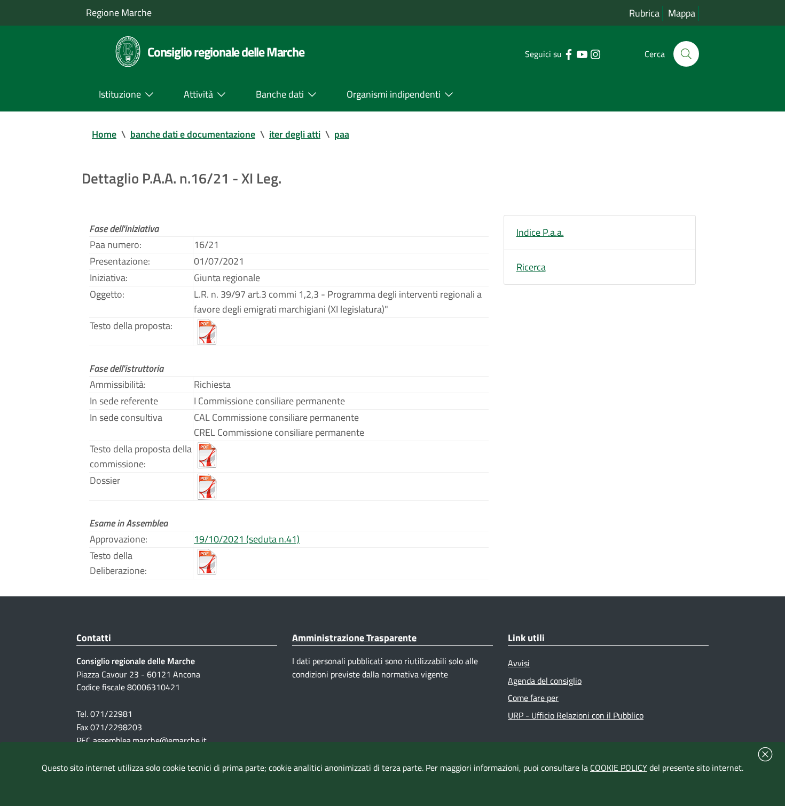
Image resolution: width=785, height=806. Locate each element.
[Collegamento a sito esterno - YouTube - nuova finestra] (581, 53)
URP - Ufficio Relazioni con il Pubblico (575, 715)
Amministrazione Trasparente (354, 638)
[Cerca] (686, 54)
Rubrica (644, 13)
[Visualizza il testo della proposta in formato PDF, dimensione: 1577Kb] (207, 330)
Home (104, 134)
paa (341, 134)
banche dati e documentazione (192, 134)
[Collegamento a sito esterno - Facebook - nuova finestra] (568, 53)
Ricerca (531, 267)
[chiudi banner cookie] (765, 754)
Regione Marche (119, 12)
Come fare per (533, 697)
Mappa (681, 13)
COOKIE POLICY (618, 767)
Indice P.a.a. (540, 232)
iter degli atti (294, 134)
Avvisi (519, 663)
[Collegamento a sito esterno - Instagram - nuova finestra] (595, 53)
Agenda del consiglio (545, 680)
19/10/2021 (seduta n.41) (247, 539)
